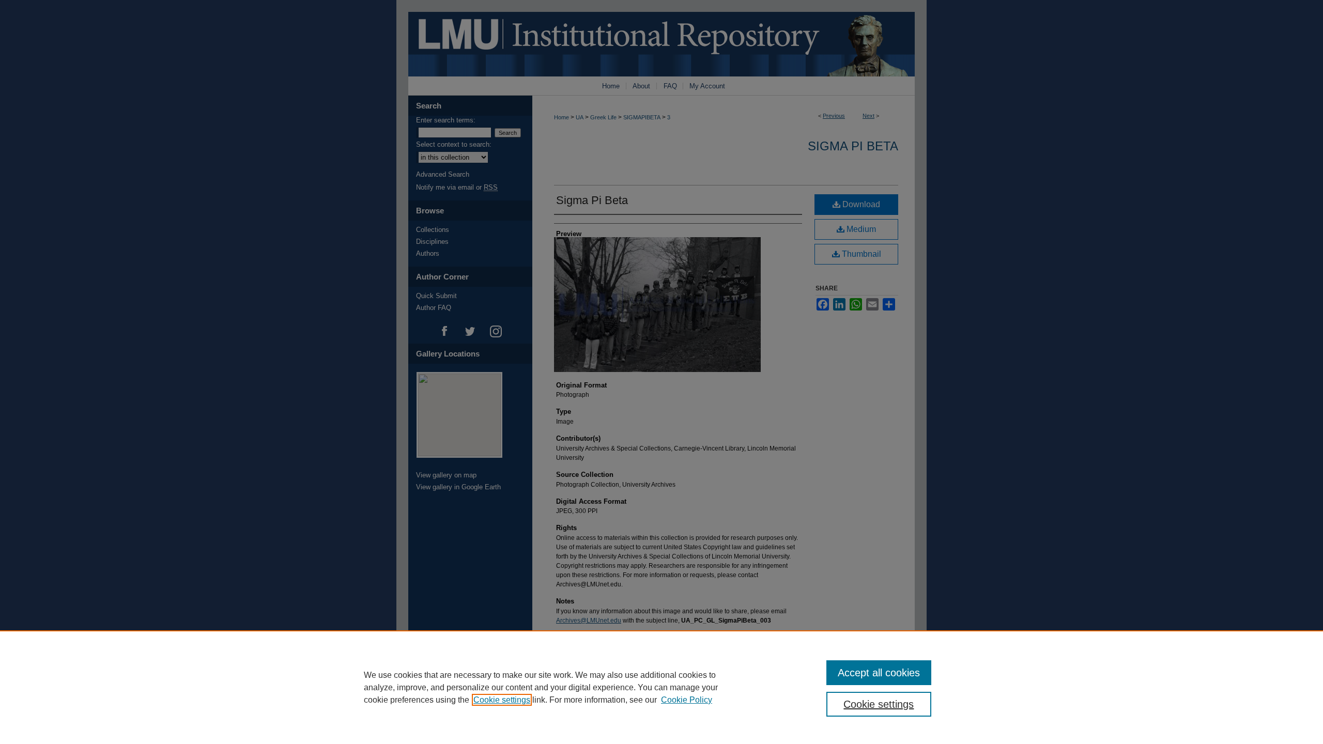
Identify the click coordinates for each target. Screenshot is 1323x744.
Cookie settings (501, 699)
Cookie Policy (686, 699)
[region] (661, 687)
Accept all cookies (879, 672)
